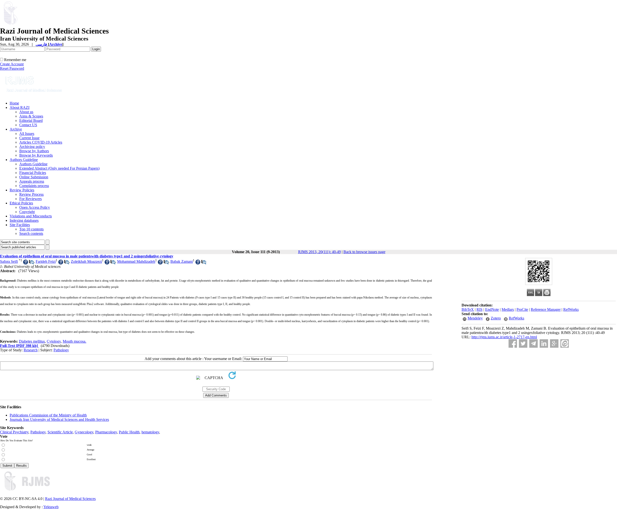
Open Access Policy (34, 207)
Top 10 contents (31, 229)
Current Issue (29, 138)
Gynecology (84, 432)
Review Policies (22, 190)
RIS (479, 309)
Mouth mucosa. (74, 341)
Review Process (31, 194)
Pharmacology (106, 432)
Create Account (12, 64)
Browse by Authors (34, 151)
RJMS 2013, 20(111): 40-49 (319, 252)
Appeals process (31, 181)
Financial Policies (32, 173)
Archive (16, 129)
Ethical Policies (21, 203)
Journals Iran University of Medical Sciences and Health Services (59, 419)
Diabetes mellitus (32, 341)
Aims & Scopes (31, 116)
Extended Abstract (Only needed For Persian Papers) (59, 168)
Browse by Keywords (36, 155)
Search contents (31, 233)
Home (14, 103)
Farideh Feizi (46, 261)
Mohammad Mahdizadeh (136, 261)
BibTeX (468, 309)
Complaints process (34, 186)
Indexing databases (24, 220)
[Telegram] (533, 343)
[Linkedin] (544, 343)
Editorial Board (31, 120)
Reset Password (12, 68)
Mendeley (475, 318)
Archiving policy (32, 147)
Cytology (54, 341)
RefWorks (571, 309)
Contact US (28, 125)
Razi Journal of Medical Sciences (70, 499)
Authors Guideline (24, 160)
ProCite (522, 309)
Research (31, 350)
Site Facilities (20, 225)
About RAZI (19, 107)
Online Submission (33, 177)
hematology (150, 432)
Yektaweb (51, 507)
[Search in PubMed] (31, 263)
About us (26, 112)
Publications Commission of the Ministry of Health (48, 415)
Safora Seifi (9, 261)
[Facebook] (513, 343)
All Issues (26, 134)
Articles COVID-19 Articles (40, 142)
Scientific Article (60, 432)
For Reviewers (30, 199)
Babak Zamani (181, 261)
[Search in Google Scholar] (25, 263)
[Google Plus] (554, 343)
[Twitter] (523, 343)
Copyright (27, 212)
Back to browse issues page (364, 252)
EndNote (492, 309)
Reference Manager (546, 309)
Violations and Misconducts (31, 216)
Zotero (496, 318)
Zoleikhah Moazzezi (86, 261)
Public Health (129, 432)
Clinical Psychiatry (14, 432)
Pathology (61, 350)
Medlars (508, 309)
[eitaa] (564, 343)
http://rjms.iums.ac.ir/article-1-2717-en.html (504, 337)
